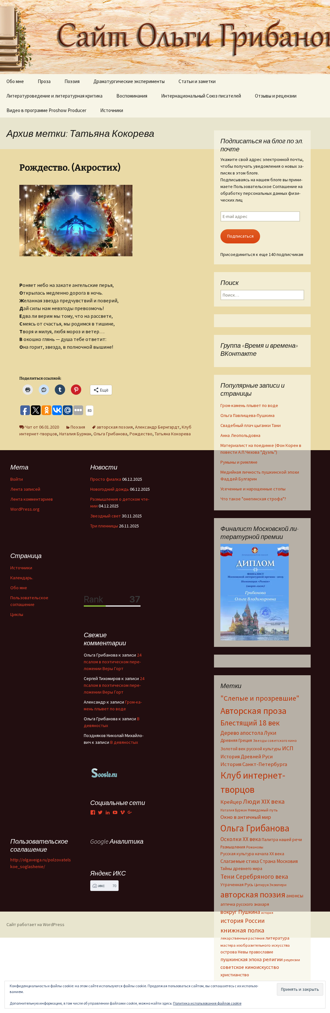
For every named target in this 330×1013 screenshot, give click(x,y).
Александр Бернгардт (157, 427)
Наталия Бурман (75, 434)
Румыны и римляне (238, 462)
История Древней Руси (246, 756)
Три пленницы (104, 526)
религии (273, 959)
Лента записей (25, 489)
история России (242, 920)
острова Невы (234, 952)
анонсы (294, 895)
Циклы (16, 614)
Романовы (254, 847)
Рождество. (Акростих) (70, 167)
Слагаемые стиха (239, 861)
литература (277, 938)
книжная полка (242, 930)
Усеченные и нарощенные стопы (253, 489)
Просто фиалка (105, 479)
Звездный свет (105, 516)
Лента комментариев (31, 499)
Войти (16, 479)
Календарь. (21, 578)
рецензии (292, 960)
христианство (234, 974)
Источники (111, 110)
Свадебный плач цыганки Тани (250, 425)
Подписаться (240, 236)
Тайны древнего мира (241, 868)
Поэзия (72, 81)
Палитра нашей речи (282, 839)
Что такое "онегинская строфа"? (253, 499)
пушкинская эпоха (241, 959)
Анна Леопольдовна (240, 435)
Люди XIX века (264, 801)
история (267, 913)
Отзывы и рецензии (275, 96)
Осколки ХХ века (240, 839)
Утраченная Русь (236, 884)
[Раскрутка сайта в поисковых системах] (104, 772)
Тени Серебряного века (254, 876)
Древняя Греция (236, 740)
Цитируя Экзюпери (270, 884)
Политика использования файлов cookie (207, 1003)
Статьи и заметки (197, 81)
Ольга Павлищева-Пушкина (247, 415)
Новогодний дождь (109, 489)
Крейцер (231, 802)
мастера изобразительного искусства (255, 945)
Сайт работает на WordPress (35, 924)
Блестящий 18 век (250, 722)
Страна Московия (279, 861)
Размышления (232, 846)
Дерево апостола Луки (248, 732)
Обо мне (15, 81)
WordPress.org (25, 509)
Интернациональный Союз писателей (201, 96)
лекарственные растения (242, 938)
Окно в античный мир (245, 817)
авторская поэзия (115, 427)
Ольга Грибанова (110, 434)
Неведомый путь (262, 810)
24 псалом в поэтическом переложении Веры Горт (112, 661)
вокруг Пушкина (240, 911)
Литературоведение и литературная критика (54, 96)
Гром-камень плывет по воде (249, 405)
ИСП (287, 748)
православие (261, 951)
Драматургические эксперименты (129, 81)
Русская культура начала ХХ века (252, 854)
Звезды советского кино (275, 740)
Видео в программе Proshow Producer (46, 110)
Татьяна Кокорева (173, 434)
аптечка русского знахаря (244, 904)
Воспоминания (131, 96)
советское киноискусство (249, 967)
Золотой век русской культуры (250, 749)
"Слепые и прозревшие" (259, 698)
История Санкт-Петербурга (253, 764)
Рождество (141, 434)
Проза (44, 81)
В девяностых (124, 742)
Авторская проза (253, 710)
